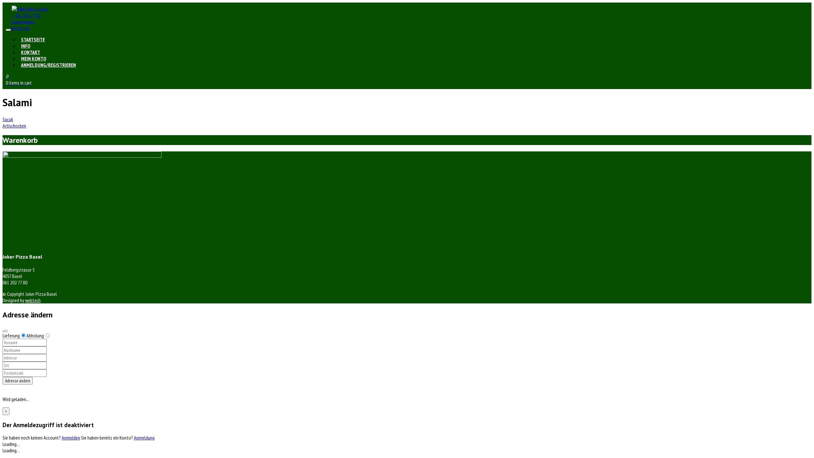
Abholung (35, 335)
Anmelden (71, 437)
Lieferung (11, 335)
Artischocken (14, 125)
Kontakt (30, 52)
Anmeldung (144, 437)
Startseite (33, 39)
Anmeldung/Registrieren (48, 65)
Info (25, 46)
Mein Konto (33, 58)
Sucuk (8, 119)
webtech (33, 300)
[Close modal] (5, 331)
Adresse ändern (17, 381)
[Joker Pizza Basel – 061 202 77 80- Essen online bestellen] (31, 28)
